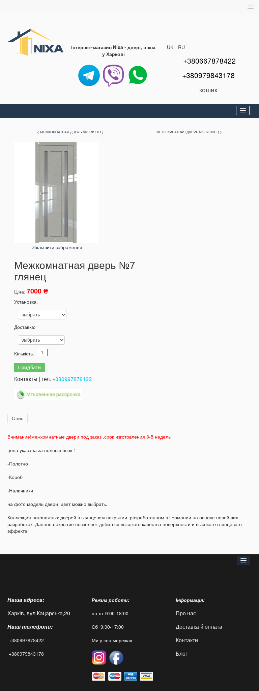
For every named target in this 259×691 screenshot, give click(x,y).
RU (181, 47)
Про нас (186, 613)
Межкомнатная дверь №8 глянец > (189, 132)
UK (171, 47)
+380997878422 (72, 379)
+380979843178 (26, 653)
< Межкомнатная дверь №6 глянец (70, 132)
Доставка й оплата (199, 626)
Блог (182, 653)
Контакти (187, 640)
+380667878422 (209, 61)
